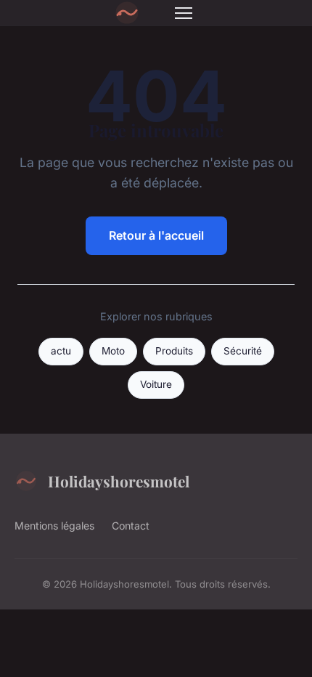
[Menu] (183, 13)
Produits (174, 351)
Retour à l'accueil (156, 235)
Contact (130, 525)
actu (61, 351)
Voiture (156, 384)
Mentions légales (54, 525)
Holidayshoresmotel (118, 481)
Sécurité (242, 351)
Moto (113, 351)
